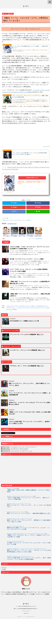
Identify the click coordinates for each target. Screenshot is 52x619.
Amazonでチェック (32, 177)
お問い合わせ (26, 613)
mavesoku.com (12, 223)
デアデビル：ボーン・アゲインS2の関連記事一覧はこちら (27, 365)
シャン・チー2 (25, 220)
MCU (4, 220)
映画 (7, 218)
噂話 (29, 220)
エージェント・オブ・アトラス (15, 220)
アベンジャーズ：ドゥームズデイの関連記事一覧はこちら (27, 334)
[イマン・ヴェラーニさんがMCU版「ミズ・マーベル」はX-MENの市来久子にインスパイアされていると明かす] (26, 158)
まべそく (26, 6)
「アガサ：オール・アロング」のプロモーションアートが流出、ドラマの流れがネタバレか (26, 305)
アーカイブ (3, 567)
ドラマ (4, 218)
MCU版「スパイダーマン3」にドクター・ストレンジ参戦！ (27, 259)
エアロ (7, 220)
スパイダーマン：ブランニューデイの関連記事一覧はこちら (27, 350)
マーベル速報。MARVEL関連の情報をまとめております (26, 606)
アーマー (41, 119)
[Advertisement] (26, 135)
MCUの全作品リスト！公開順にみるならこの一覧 (24, 320)
